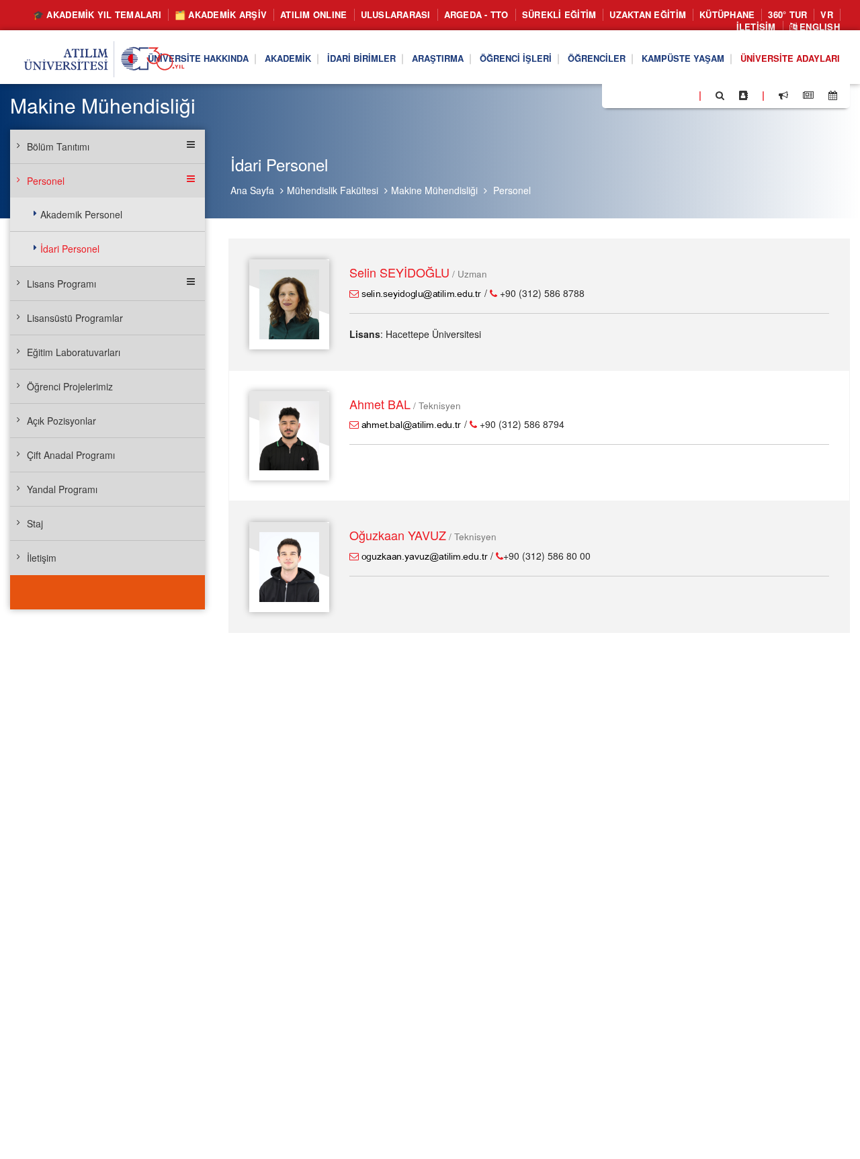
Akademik (288, 58)
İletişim (756, 27)
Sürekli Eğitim (559, 14)
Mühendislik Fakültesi (332, 190)
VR (826, 14)
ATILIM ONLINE (313, 14)
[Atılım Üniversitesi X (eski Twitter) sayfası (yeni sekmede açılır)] (632, 96)
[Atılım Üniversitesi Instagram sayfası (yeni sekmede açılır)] (665, 94)
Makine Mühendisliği (434, 190)
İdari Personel (69, 248)
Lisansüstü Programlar (75, 318)
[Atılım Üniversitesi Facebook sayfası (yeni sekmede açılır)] (616, 94)
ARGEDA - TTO (476, 14)
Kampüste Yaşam (683, 58)
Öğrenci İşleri (516, 58)
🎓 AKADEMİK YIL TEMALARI (97, 14)
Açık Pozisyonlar (61, 420)
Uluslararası (396, 14)
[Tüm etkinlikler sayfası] (832, 95)
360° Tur (787, 14)
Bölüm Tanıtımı (58, 146)
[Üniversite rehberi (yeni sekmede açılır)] (743, 95)
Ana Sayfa (252, 190)
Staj (35, 523)
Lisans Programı (61, 283)
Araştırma (438, 58)
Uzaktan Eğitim (647, 14)
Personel (512, 190)
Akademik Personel (81, 214)
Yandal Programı (62, 489)
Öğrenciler (597, 58)
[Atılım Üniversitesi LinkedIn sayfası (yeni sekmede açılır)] (648, 94)
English (818, 27)
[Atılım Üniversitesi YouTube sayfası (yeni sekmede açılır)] (683, 94)
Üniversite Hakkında (198, 58)
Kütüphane (727, 14)
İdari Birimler (361, 58)
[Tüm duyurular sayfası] (783, 95)
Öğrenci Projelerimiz (70, 386)
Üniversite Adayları (790, 58)
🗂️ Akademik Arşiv (221, 14)
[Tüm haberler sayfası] (808, 95)
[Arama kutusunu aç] (720, 95)
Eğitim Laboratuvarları (73, 352)
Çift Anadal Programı (71, 455)
